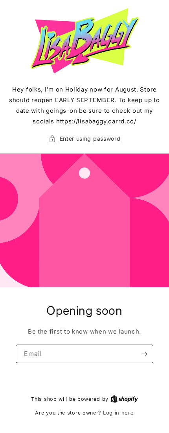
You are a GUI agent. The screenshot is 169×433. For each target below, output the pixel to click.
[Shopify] (124, 399)
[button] (85, 138)
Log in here (118, 412)
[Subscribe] (144, 354)
